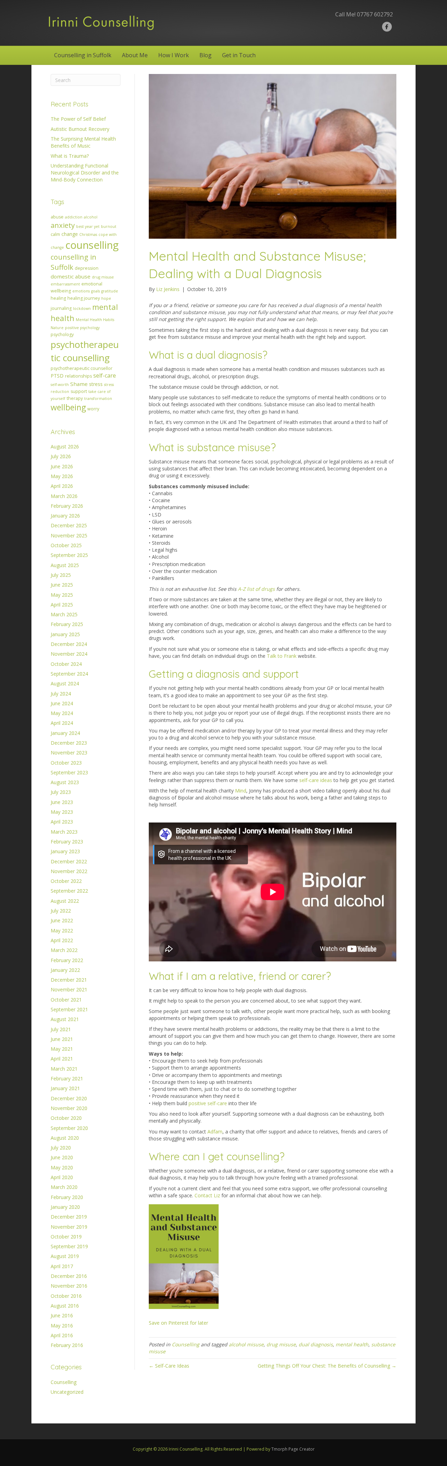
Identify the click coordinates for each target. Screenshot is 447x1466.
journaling (61, 308)
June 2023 (62, 802)
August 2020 (65, 1137)
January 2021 (65, 1088)
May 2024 (62, 713)
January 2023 (65, 851)
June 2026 (62, 466)
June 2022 (62, 920)
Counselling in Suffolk (82, 55)
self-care (104, 375)
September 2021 (69, 1009)
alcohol (90, 217)
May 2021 (62, 1048)
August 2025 (65, 565)
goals (95, 291)
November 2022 (69, 871)
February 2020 (67, 1197)
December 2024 (69, 644)
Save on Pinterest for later (178, 1322)
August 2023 (65, 782)
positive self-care (208, 1103)
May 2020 (62, 1167)
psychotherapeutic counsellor (81, 368)
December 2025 (69, 525)
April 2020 (62, 1177)
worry (93, 409)
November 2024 (69, 653)
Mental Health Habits (95, 319)
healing (58, 298)
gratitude (109, 291)
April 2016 (62, 1335)
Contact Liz (207, 1195)
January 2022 (65, 970)
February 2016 (67, 1345)
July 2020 (61, 1147)
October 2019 (66, 1236)
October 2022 (66, 881)
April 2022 (62, 940)
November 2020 (69, 1108)
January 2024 (65, 733)
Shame (79, 383)
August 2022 (65, 901)
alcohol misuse (246, 1344)
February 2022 (67, 960)
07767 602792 (375, 14)
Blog (205, 55)
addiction (73, 217)
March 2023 (64, 831)
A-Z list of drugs (256, 589)
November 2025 (69, 535)
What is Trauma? (70, 155)
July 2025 (61, 575)
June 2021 (62, 1039)
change (69, 234)
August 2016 (65, 1305)
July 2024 (61, 693)
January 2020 (65, 1207)
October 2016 (66, 1296)
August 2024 (65, 683)
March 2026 (64, 496)
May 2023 (62, 812)
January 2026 (65, 515)
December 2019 (69, 1216)
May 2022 (62, 930)
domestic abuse (70, 276)
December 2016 (69, 1276)
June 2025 (62, 584)
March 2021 (64, 1068)
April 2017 (62, 1266)
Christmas (88, 234)
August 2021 (65, 1019)
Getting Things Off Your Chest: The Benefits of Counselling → (327, 1365)
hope (106, 298)
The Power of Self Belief (78, 119)
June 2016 (62, 1315)
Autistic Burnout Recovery (80, 129)
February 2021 (67, 1078)
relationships (78, 376)
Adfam (214, 1131)
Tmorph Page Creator (293, 1449)
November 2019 (69, 1226)
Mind (240, 790)
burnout (108, 226)
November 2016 (69, 1285)
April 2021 (62, 1058)
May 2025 (62, 594)
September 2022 (69, 890)
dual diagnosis (316, 1344)
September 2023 (69, 772)
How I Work (173, 55)
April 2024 (62, 723)
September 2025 (69, 555)
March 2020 (64, 1187)
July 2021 (61, 1029)
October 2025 (66, 545)
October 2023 (66, 762)
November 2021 (69, 989)
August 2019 (65, 1256)
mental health (352, 1344)
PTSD (57, 375)
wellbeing (68, 407)
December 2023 (69, 742)
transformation (98, 398)
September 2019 (69, 1246)
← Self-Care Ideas (169, 1365)
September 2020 (69, 1128)
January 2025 (65, 634)
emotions (81, 291)
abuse (57, 217)
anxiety (63, 225)
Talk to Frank (281, 656)
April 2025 (62, 604)
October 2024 (66, 664)
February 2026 (67, 506)
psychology (62, 334)
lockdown (82, 308)
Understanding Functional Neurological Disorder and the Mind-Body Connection (85, 172)
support (79, 391)
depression (86, 268)
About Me (135, 55)
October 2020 (66, 1118)
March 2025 (64, 614)
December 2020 (69, 1098)
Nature (57, 327)
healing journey (83, 298)
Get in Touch (239, 55)
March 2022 (64, 950)
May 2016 (62, 1325)
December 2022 (69, 861)
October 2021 (66, 999)
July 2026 (61, 456)
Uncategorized (67, 1392)
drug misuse (103, 277)
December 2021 (69, 979)
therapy (75, 398)
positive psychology (82, 327)
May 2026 (62, 476)
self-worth (60, 384)
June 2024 (62, 703)
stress (96, 384)
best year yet (88, 226)
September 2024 (69, 673)
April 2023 (62, 821)
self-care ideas (315, 780)
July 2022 (61, 910)
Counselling (63, 1382)
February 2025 (67, 624)
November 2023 (69, 752)
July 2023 (61, 792)
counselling (92, 245)
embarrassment (65, 284)
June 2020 (62, 1157)
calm (55, 234)
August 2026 (65, 446)
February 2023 (67, 841)
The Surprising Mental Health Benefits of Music (83, 142)
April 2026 (62, 486)
